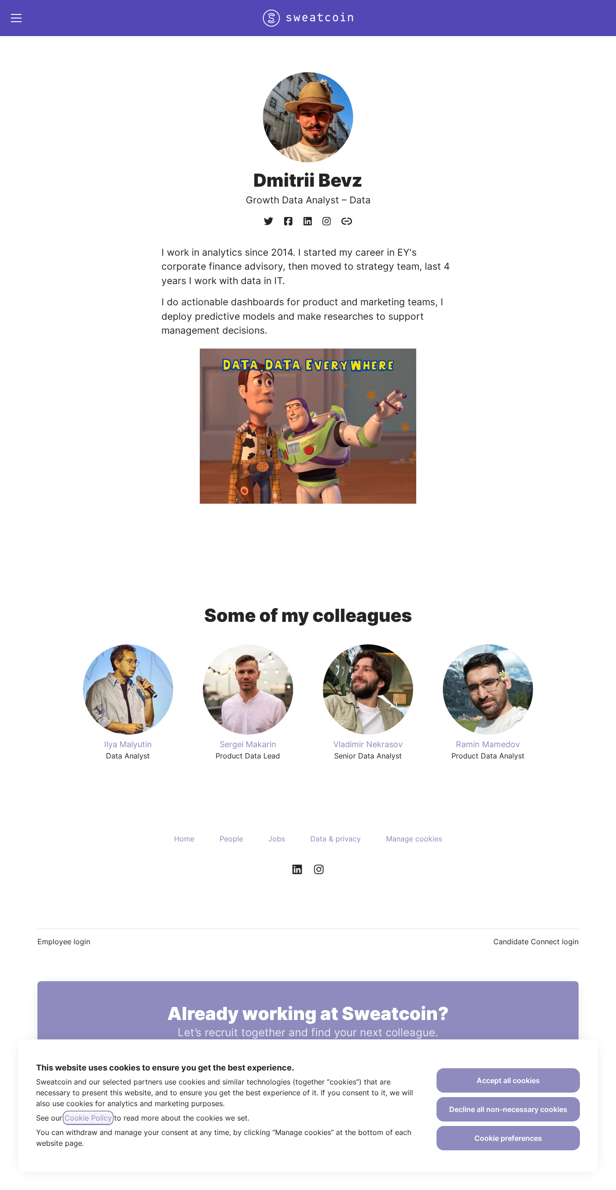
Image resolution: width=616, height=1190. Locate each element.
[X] (268, 222)
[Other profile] (347, 222)
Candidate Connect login (536, 941)
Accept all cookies (508, 1080)
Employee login (63, 941)
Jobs (276, 838)
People (231, 838)
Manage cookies (414, 838)
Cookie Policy (88, 1117)
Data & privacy (335, 838)
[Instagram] (326, 222)
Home (184, 838)
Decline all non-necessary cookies (508, 1109)
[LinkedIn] (307, 222)
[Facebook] (288, 222)
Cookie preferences (508, 1138)
